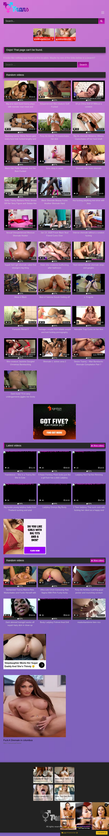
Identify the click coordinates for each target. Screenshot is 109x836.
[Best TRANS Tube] (54, 8)
